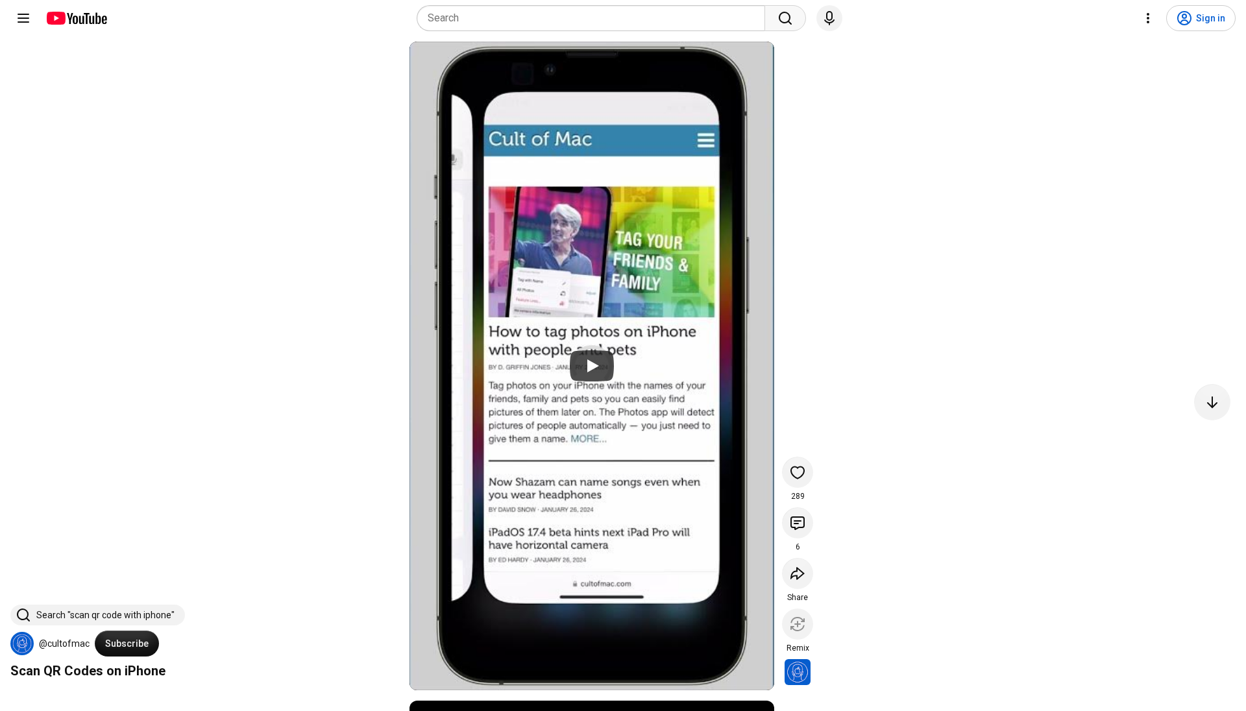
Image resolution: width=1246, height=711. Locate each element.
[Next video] (1212, 402)
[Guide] (23, 18)
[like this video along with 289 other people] (797, 472)
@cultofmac (64, 643)
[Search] (785, 18)
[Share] (797, 573)
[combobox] (595, 18)
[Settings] (1148, 18)
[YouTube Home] (76, 18)
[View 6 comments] (797, 522)
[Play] (592, 365)
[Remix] (797, 624)
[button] (22, 643)
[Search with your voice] (829, 18)
